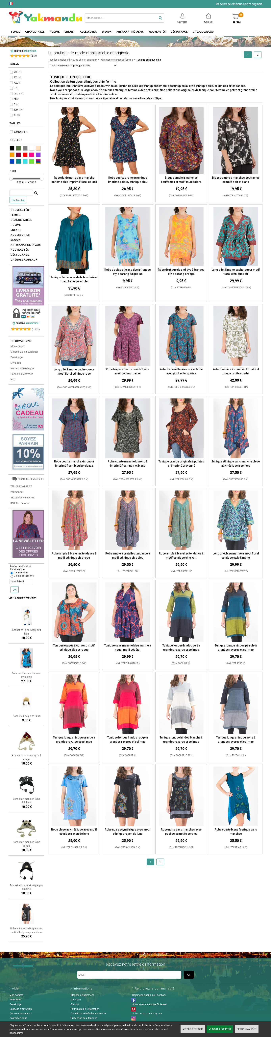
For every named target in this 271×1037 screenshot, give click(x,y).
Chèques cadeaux (24, 259)
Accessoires (88, 31)
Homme (55, 31)
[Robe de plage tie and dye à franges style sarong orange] (181, 265)
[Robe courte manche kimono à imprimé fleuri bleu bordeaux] (74, 457)
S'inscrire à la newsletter (24, 351)
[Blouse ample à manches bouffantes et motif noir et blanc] (235, 173)
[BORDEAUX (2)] (18, 154)
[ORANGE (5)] (12, 154)
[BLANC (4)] (31, 148)
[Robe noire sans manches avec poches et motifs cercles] (181, 825)
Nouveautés (157, 31)
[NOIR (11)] (12, 148)
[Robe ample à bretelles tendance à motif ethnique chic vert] (181, 549)
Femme (15, 31)
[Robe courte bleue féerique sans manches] (235, 825)
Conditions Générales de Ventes (89, 1013)
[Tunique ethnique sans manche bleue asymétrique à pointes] (235, 457)
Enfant (70, 31)
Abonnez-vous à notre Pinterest (149, 1004)
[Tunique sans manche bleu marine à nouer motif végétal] (127, 641)
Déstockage (179, 31)
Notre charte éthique (22, 368)
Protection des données (84, 1018)
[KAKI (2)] (18, 148)
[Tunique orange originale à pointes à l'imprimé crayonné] (181, 457)
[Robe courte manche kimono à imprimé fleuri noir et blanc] (127, 457)
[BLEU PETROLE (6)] (18, 161)
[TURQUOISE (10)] (25, 161)
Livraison (16, 362)
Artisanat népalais (26, 244)
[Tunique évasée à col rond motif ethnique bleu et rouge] (74, 641)
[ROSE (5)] (31, 154)
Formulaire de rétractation (85, 1009)
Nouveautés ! (21, 209)
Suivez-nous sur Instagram (147, 1013)
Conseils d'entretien (22, 373)
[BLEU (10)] (12, 161)
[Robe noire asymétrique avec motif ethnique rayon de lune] (127, 825)
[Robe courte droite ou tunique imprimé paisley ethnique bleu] (127, 173)
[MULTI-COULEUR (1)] (38, 161)
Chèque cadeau (203, 31)
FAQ (13, 379)
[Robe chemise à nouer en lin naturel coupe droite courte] (235, 365)
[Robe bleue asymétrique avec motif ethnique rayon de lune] (74, 825)
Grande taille (34, 31)
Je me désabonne (24, 576)
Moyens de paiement (82, 995)
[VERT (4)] (31, 161)
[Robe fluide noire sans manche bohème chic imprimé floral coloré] (74, 173)
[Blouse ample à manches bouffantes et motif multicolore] (181, 173)
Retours (75, 1004)
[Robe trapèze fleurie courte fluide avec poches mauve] (127, 365)
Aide (15, 988)
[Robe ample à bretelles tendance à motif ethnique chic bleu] (127, 549)
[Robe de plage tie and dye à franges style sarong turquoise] (127, 265)
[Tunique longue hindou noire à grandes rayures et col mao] (235, 733)
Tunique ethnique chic (148, 59)
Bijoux (106, 31)
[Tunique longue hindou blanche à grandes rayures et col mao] (181, 733)
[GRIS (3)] (25, 148)
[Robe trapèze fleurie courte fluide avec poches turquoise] (181, 365)
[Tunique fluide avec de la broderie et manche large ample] (74, 273)
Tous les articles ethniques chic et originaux (72, 59)
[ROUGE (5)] (25, 154)
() (34, 55)
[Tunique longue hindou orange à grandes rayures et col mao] (74, 733)
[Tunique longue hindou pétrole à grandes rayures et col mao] (235, 641)
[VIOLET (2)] (38, 154)
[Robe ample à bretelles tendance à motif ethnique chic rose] (74, 549)
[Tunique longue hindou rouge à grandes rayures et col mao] (127, 733)
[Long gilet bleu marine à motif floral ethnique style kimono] (235, 549)
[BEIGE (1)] (38, 148)
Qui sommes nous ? (21, 1013)
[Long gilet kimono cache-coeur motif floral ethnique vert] (235, 265)
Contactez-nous (18, 1018)
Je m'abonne (21, 572)
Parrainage (17, 357)
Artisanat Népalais (130, 31)
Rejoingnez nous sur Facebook (149, 995)
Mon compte (18, 346)
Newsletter (15, 999)
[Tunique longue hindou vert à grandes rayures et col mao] (181, 641)
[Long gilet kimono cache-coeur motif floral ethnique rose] (74, 365)
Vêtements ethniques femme (116, 59)
